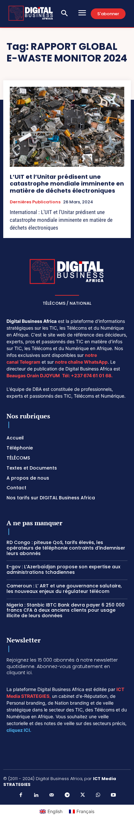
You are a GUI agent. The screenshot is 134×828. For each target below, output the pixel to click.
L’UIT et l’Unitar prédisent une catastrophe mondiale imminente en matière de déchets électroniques (67, 184)
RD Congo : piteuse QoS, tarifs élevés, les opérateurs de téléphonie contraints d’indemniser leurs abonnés (66, 548)
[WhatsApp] (98, 795)
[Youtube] (113, 795)
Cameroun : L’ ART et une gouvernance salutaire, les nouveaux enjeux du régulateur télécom (64, 589)
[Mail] (52, 795)
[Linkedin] (36, 795)
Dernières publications (35, 202)
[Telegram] (67, 795)
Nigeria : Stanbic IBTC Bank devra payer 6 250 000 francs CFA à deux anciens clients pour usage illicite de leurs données (66, 610)
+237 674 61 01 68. (92, 375)
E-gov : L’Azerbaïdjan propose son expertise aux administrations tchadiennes (63, 569)
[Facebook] (21, 795)
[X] (82, 795)
